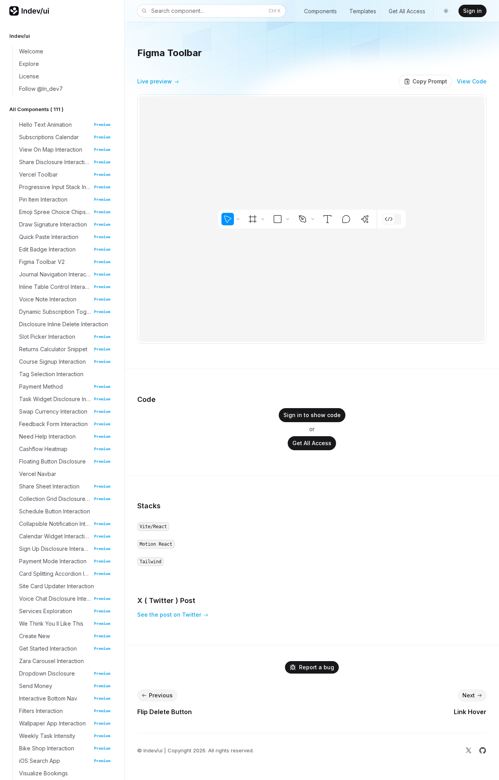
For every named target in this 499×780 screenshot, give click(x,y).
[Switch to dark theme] (446, 11)
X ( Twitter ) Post (166, 600)
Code (146, 399)
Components (320, 11)
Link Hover (470, 712)
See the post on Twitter (169, 614)
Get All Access (407, 11)
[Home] (29, 11)
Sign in (472, 10)
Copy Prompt (429, 81)
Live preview (154, 81)
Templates (362, 11)
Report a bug (316, 667)
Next (468, 695)
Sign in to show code (312, 415)
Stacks (149, 506)
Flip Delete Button (164, 712)
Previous (161, 695)
